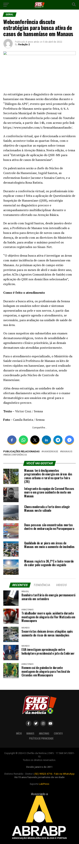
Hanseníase (50, 451)
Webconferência (16, 455)
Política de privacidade (41, 738)
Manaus (67, 451)
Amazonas (44, 733)
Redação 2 (24, 44)
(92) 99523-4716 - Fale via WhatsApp (54, 773)
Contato (58, 733)
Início (19, 733)
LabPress (44, 783)
